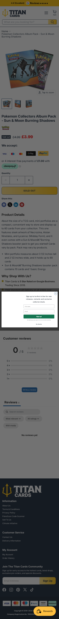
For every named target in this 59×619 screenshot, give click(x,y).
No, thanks (39, 324)
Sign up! (39, 316)
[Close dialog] (55, 293)
